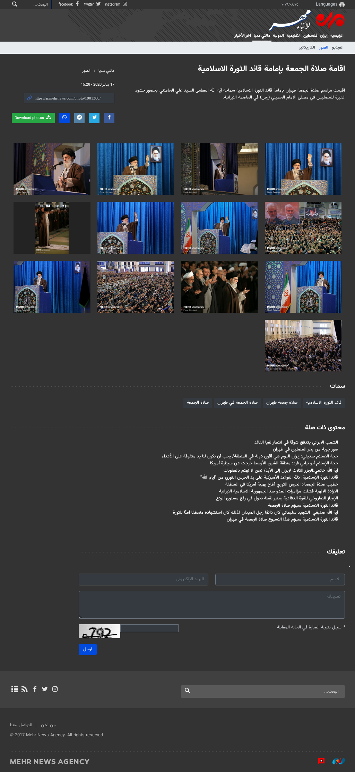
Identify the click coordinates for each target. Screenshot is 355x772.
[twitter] (45, 690)
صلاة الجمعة (198, 402)
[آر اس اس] (24, 690)
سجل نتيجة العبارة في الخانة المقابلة (311, 627)
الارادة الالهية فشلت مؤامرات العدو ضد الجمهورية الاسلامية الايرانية (278, 491)
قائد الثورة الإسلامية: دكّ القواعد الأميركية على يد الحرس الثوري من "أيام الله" (269, 477)
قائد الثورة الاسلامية (323, 402)
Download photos (30, 118)
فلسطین (310, 36)
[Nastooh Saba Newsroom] (335, 761)
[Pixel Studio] (317, 761)
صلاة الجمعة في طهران (237, 402)
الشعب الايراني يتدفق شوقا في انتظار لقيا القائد (296, 442)
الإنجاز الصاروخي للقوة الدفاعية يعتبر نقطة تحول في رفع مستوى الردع (277, 498)
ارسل (87, 649)
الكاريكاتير (307, 47)
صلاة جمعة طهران (281, 402)
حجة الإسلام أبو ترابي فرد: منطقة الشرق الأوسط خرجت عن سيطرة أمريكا (274, 463)
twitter (89, 4)
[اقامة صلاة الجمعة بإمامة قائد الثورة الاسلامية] (303, 169)
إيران (324, 36)
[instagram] (55, 690)
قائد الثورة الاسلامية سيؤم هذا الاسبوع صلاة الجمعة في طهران (282, 519)
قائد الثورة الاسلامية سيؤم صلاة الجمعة (303, 505)
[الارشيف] (14, 690)
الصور (323, 47)
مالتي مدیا (262, 36)
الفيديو (338, 47)
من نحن (48, 725)
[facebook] (34, 690)
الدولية (278, 36)
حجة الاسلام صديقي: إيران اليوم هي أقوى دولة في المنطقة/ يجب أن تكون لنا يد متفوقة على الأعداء (250, 456)
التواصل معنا (21, 725)
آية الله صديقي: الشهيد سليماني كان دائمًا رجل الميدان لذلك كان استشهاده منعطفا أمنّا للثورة (255, 512)
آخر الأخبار (242, 36)
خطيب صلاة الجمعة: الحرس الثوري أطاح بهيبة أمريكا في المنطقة (281, 484)
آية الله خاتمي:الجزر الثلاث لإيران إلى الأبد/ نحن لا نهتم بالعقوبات (281, 470)
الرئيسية (337, 36)
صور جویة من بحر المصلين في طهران (305, 449)
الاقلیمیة (294, 36)
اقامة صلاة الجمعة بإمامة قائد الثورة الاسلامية (271, 69)
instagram (113, 4)
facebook (66, 4)
